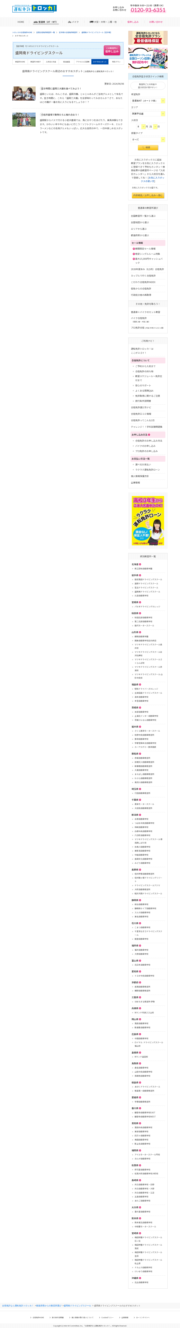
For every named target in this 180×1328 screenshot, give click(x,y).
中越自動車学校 (141, 854)
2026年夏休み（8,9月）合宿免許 (147, 269)
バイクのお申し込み (145, 445)
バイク (75, 21)
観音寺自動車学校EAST (145, 1112)
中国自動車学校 (141, 1038)
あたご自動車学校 (142, 1200)
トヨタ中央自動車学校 (144, 975)
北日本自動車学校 (142, 964)
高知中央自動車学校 (143, 1127)
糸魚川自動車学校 (142, 846)
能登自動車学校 (141, 938)
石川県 (135, 923)
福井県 (135, 945)
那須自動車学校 (141, 739)
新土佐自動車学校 (142, 1143)
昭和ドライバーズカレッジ (146, 688)
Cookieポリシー (107, 1317)
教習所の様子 (36, 61)
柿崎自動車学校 (141, 827)
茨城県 (135, 707)
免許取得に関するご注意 (147, 395)
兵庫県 (135, 1008)
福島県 (135, 684)
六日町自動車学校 (142, 835)
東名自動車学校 (141, 916)
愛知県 (135, 971)
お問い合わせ (156, 21)
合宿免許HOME (38, 1317)
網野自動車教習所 (142, 990)
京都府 (135, 982)
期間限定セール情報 (145, 248)
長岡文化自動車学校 (143, 858)
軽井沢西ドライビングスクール (148, 893)
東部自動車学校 (141, 1131)
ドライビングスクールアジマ (147, 885)
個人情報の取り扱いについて (83, 1317)
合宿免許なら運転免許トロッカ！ (18, 1305)
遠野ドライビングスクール (146, 583)
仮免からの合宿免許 (141, 288)
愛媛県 (135, 1097)
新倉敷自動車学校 (142, 1027)
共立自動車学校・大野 (144, 1188)
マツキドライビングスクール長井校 (148, 646)
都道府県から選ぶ (140, 235)
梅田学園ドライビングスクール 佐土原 (148, 1261)
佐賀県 (135, 1165)
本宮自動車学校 (141, 700)
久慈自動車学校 (141, 595)
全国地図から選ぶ (140, 222)
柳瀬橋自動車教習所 (143, 766)
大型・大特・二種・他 (105, 21)
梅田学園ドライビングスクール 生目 (148, 1254)
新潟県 (135, 814)
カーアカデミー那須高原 (145, 747)
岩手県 (135, 575)
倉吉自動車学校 (141, 1067)
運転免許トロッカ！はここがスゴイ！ (142, 350)
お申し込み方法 (139, 434)
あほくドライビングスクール (147, 1086)
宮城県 (135, 602)
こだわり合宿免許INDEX (143, 282)
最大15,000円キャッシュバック (149, 260)
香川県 (135, 1108)
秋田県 (135, 613)
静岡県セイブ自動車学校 (145, 908)
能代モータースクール (144, 625)
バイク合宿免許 (140, 319)
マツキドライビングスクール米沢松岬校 (148, 654)
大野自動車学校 (141, 953)
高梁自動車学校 (141, 1023)
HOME (21, 21)
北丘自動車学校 (141, 1282)
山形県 (135, 632)
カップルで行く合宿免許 (143, 275)
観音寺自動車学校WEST (145, 1116)
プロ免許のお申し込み (146, 451)
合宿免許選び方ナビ (141, 407)
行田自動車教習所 (142, 793)
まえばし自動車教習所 (144, 774)
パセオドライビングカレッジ (147, 606)
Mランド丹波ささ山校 (144, 1012)
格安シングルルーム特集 (147, 253)
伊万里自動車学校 (142, 1169)
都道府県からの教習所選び (48, 1305)
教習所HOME (20, 61)
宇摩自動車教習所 (142, 1101)
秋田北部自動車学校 (143, 617)
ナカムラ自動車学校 (143, 1267)
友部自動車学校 (141, 711)
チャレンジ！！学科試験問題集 (146, 426)
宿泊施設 (66, 61)
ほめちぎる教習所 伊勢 (145, 1001)
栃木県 (135, 726)
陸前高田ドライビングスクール (148, 579)
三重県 (135, 997)
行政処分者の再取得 (141, 295)
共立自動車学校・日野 (144, 1184)
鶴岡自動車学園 (141, 636)
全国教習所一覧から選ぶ (143, 215)
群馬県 (135, 753)
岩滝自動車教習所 (142, 986)
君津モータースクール (144, 804)
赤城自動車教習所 (142, 758)
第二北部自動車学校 (143, 621)
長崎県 (135, 1180)
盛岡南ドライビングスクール (147, 591)
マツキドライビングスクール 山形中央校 (149, 676)
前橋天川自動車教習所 (144, 762)
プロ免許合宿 (148, 327)
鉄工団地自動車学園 (143, 568)
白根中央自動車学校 (143, 831)
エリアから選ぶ (139, 228)
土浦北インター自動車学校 (146, 715)
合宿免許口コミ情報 (141, 413)
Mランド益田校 (141, 1056)
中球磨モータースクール (145, 1226)
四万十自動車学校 (142, 1135)
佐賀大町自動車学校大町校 (146, 1173)
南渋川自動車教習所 (143, 782)
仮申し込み (133, 21)
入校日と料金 (51, 61)
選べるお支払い (143, 464)
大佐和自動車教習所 (143, 808)
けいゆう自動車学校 (143, 1271)
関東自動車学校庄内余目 (145, 640)
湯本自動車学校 (141, 696)
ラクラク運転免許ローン (147, 469)
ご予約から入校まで (145, 366)
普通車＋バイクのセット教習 (145, 312)
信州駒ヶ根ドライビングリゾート (148, 879)
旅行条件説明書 (143, 401)
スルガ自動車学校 (142, 912)
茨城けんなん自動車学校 (145, 720)
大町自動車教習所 (142, 889)
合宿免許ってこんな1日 (143, 420)
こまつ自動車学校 (142, 927)
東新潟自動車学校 (142, 850)
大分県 (135, 1207)
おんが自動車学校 (142, 1158)
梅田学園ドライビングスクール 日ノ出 (148, 1239)
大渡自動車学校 (141, 770)
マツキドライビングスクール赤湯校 (148, 668)
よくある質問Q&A (144, 390)
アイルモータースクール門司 (147, 1154)
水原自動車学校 (141, 819)
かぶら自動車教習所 (143, 778)
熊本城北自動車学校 (143, 1222)
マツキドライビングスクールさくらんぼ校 (148, 661)
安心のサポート (143, 385)
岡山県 (135, 1019)
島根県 (135, 1052)
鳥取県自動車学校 (142, 1075)
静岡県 (135, 900)
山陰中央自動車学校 (143, 1071)
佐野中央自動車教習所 (144, 734)
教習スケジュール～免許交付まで (148, 378)
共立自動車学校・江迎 (144, 1192)
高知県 (135, 1123)
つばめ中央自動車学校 (144, 823)
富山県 (135, 960)
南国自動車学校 (141, 1139)
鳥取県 (135, 1063)
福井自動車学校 (141, 949)
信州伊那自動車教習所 (144, 873)
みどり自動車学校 (142, 863)
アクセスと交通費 (82, 61)
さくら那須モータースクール (147, 730)
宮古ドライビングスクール (146, 587)
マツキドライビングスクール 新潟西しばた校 (149, 841)
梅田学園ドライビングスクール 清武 (148, 1246)
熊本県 (135, 1218)
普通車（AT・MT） (48, 21)
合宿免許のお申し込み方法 (148, 440)
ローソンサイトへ (143, 1317)
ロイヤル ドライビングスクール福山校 (149, 1044)
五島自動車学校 (141, 1196)
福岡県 (135, 1150)
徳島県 (135, 1082)
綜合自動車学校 (141, 904)
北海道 (135, 564)
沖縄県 (135, 1278)
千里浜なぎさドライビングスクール (148, 933)
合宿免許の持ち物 (144, 371)
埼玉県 (135, 789)
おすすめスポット (100, 61)
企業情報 (135, 482)
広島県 (135, 1034)
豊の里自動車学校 (142, 1211)
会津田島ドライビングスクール (148, 692)
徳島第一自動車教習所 (144, 1090)
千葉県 (135, 799)
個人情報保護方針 (140, 476)
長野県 (135, 869)
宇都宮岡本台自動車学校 (145, 743)
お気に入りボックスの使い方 (152, 179)
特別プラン (116, 61)
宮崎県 (135, 1233)
